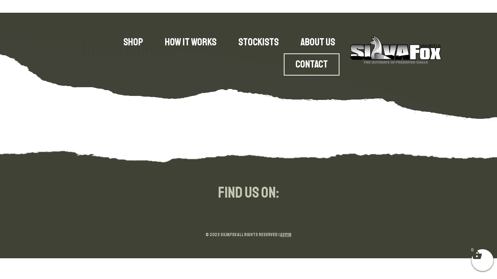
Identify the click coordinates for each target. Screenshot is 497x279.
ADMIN (285, 235)
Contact (311, 64)
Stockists (258, 42)
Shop (133, 42)
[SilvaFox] (395, 49)
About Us (318, 42)
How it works (190, 42)
